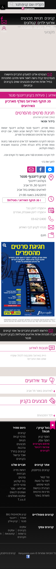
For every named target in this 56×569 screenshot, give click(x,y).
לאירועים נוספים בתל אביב (31, 190)
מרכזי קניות (19, 436)
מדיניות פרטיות (41, 492)
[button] (2, 7)
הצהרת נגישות (41, 488)
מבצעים (27, 18)
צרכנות (22, 447)
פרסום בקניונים (41, 443)
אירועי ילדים (46, 22)
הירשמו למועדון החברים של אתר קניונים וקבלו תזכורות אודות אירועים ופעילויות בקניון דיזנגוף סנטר (28, 334)
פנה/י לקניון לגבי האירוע (32, 227)
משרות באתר (42, 495)
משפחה (26, 27)
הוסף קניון (43, 436)
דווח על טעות (42, 481)
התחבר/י (4, 31)
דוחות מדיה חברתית (19, 471)
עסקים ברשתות (17, 532)
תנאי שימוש (43, 484)
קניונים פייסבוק (7, 553)
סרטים (22, 477)
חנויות (38, 18)
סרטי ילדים (20, 485)
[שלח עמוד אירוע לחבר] (31, 169)
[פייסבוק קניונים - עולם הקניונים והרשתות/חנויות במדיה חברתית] (1, 18)
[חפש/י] (12, 4)
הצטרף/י (4, 25)
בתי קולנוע (20, 481)
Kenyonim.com (27, 553)
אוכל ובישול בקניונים (19, 457)
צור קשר (44, 477)
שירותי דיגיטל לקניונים (42, 448)
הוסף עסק (43, 440)
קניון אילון (13, 521)
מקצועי (49, 32)
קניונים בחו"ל (18, 451)
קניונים (49, 18)
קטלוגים (30, 22)
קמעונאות (10, 533)
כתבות (38, 27)
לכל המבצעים (45, 415)
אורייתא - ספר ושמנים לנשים (18, 490)
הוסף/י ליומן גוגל (35, 208)
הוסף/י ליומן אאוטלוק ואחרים (28, 212)
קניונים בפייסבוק (40, 470)
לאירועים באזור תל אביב (39, 391)
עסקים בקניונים (22, 528)
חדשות (49, 27)
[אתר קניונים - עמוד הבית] (53, 429)
